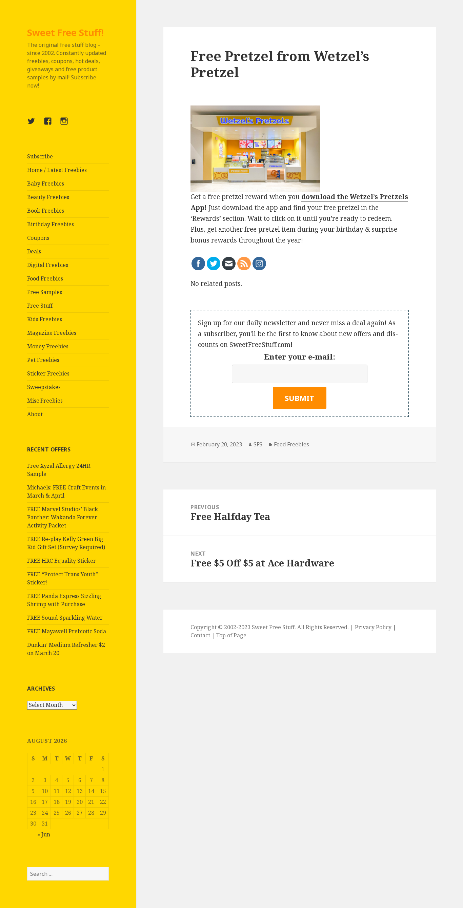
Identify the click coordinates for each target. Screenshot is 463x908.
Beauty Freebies (48, 197)
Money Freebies (47, 346)
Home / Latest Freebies (57, 170)
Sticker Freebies (48, 373)
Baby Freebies (45, 183)
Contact (200, 635)
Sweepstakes (44, 387)
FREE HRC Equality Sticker (61, 560)
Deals (34, 251)
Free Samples (44, 292)
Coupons (38, 238)
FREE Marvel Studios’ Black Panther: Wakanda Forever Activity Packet (62, 517)
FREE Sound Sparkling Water (65, 617)
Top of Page (231, 635)
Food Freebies (45, 278)
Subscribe (40, 156)
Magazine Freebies (51, 332)
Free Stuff (40, 305)
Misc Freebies (45, 400)
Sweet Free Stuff (273, 627)
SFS (258, 444)
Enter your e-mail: (299, 356)
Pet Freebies (43, 360)
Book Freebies (45, 210)
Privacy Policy (373, 627)
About (35, 414)
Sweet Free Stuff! (65, 32)
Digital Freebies (47, 265)
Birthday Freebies (50, 224)
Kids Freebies (44, 319)
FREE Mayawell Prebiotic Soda (66, 631)
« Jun (43, 834)
